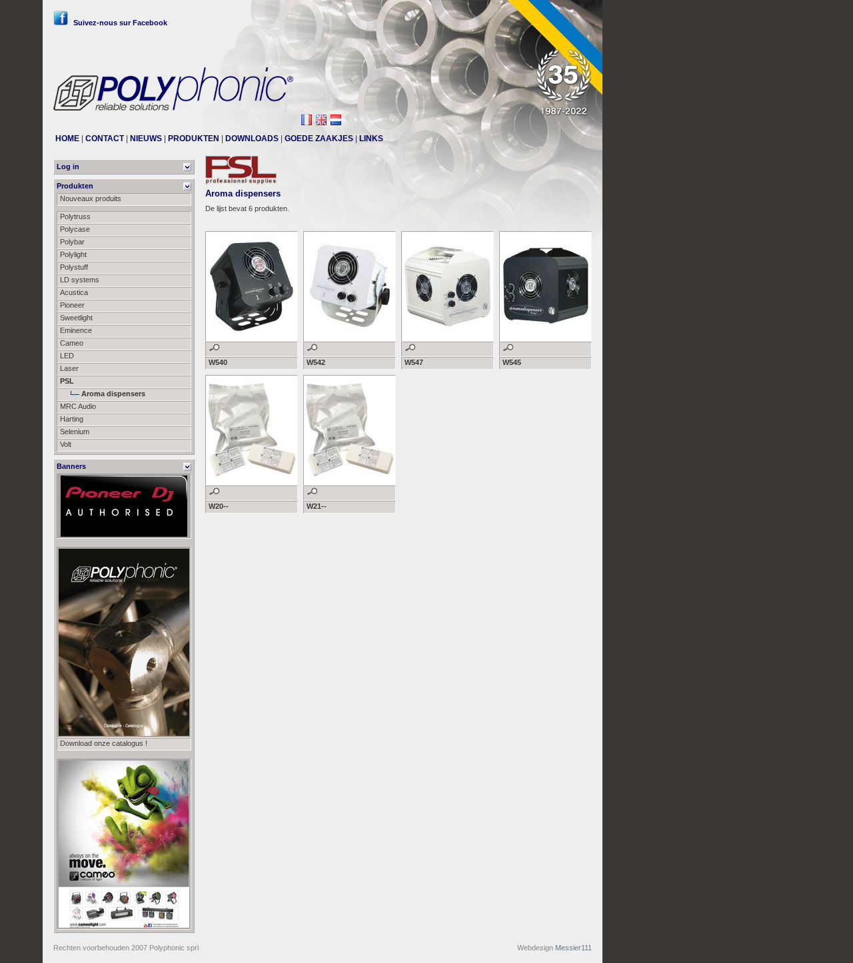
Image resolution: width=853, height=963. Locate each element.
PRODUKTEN (193, 138)
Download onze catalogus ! (103, 743)
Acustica (74, 292)
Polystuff (74, 267)
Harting (71, 419)
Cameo (71, 343)
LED (67, 356)
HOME (67, 138)
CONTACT (104, 138)
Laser (69, 368)
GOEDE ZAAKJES (319, 138)
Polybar (72, 242)
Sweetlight (76, 318)
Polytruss (75, 216)
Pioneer (72, 305)
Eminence (76, 330)
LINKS (371, 138)
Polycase (75, 229)
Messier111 (573, 948)
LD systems (79, 280)
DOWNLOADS (252, 138)
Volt (65, 444)
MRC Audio (78, 406)
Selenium (74, 432)
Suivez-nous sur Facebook (120, 23)
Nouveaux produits (90, 198)
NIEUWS (146, 138)
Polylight (73, 254)
